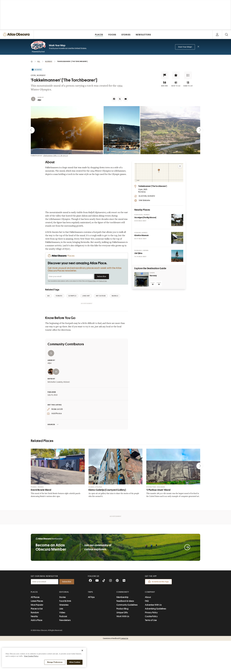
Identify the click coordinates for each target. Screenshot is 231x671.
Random (35, 612)
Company (150, 592)
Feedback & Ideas (125, 601)
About (148, 597)
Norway (153, 276)
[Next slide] (199, 130)
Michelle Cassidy (55, 382)
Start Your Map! (185, 47)
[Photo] (177, 220)
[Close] (82, 650)
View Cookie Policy (31, 656)
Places (34, 592)
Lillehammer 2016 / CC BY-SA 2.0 (55, 155)
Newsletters (65, 620)
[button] (164, 75)
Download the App (160, 582)
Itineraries (63, 605)
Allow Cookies (74, 662)
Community (122, 592)
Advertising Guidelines (155, 609)
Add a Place (36, 620)
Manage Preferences (54, 662)
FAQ (147, 601)
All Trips (91, 597)
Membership (122, 597)
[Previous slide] (31, 130)
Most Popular (37, 605)
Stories (62, 597)
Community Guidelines (127, 605)
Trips (90, 592)
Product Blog (122, 609)
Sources (51, 424)
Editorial (64, 592)
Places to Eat (37, 609)
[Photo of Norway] (141, 279)
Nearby (34, 616)
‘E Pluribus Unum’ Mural (158, 490)
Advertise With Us (153, 605)
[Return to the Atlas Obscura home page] (17, 34)
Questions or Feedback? (115, 638)
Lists (61, 609)
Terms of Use (103, 281)
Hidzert (66, 382)
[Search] (226, 34)
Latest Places (37, 601)
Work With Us (122, 616)
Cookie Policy (151, 616)
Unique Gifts (122, 612)
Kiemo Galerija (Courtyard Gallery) (107, 490)
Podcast (63, 616)
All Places (35, 597)
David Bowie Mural (41, 490)
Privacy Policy (92, 281)
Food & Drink (65, 601)
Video (62, 612)
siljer (39, 100)
